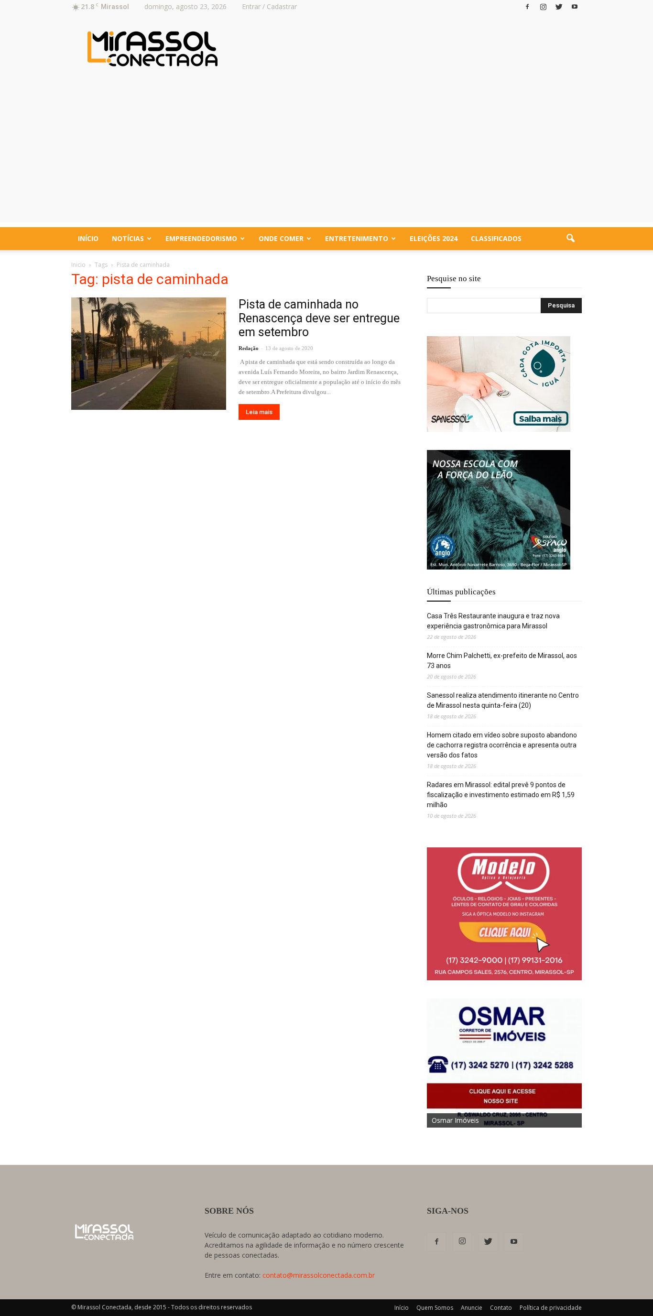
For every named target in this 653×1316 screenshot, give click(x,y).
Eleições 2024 (433, 238)
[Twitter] (559, 6)
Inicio (78, 265)
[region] (498, 384)
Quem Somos (434, 1308)
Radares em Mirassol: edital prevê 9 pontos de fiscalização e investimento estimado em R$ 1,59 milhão (501, 795)
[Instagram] (543, 6)
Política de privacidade (551, 1308)
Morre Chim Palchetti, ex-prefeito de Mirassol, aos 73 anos (502, 660)
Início (88, 238)
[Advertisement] (326, 155)
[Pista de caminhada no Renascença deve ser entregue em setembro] (148, 353)
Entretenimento (356, 238)
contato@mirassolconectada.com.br (318, 1275)
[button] (570, 238)
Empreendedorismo (201, 238)
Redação (249, 348)
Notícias (128, 238)
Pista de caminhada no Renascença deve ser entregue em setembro (319, 318)
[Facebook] (527, 6)
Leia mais (259, 412)
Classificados (496, 238)
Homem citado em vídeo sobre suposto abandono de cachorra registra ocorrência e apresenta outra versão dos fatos (502, 745)
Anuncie (471, 1308)
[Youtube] (574, 6)
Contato (501, 1308)
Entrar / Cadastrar (269, 6)
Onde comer (281, 238)
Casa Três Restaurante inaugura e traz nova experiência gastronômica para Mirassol (493, 621)
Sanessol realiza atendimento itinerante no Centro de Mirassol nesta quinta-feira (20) (503, 700)
